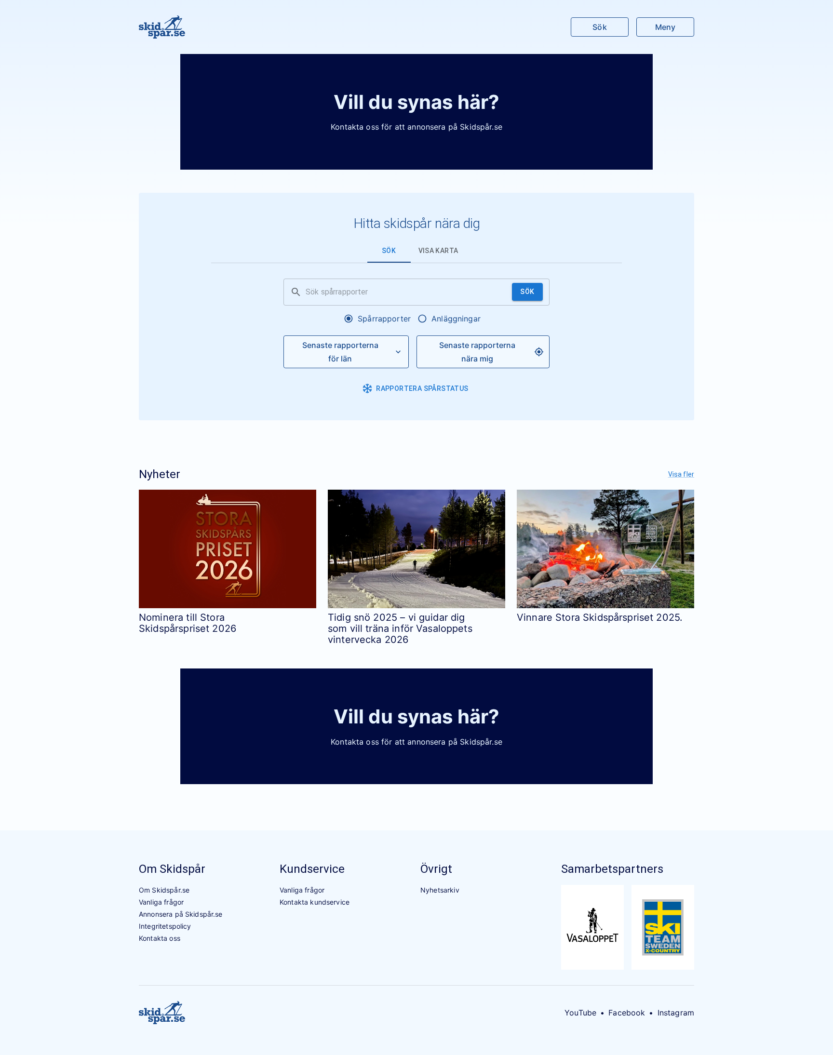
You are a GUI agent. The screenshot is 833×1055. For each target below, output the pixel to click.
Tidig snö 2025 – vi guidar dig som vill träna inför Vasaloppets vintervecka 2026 (400, 629)
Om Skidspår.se (164, 890)
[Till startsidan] (162, 27)
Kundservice (312, 869)
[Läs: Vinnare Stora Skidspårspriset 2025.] (605, 549)
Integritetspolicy (165, 926)
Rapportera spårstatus (422, 388)
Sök (599, 27)
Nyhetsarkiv (439, 890)
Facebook (626, 1012)
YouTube (580, 1012)
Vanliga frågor (161, 902)
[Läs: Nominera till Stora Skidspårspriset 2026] (227, 549)
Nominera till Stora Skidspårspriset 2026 (187, 623)
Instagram (676, 1012)
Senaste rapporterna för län (340, 351)
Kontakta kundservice (314, 902)
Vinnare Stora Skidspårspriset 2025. (600, 617)
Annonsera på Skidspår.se (181, 914)
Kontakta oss (159, 938)
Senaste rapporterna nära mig (477, 351)
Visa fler (681, 474)
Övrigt (436, 869)
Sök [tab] (389, 250)
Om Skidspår (172, 869)
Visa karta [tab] (438, 250)
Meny (665, 27)
